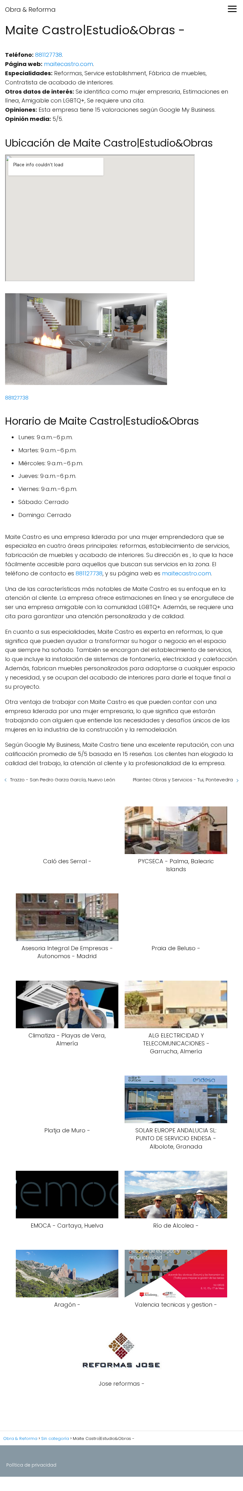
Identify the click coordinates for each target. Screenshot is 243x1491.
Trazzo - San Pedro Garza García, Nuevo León (62, 779)
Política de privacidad (31, 1465)
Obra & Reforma (30, 9)
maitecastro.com (68, 64)
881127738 (48, 55)
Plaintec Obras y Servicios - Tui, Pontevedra (183, 779)
